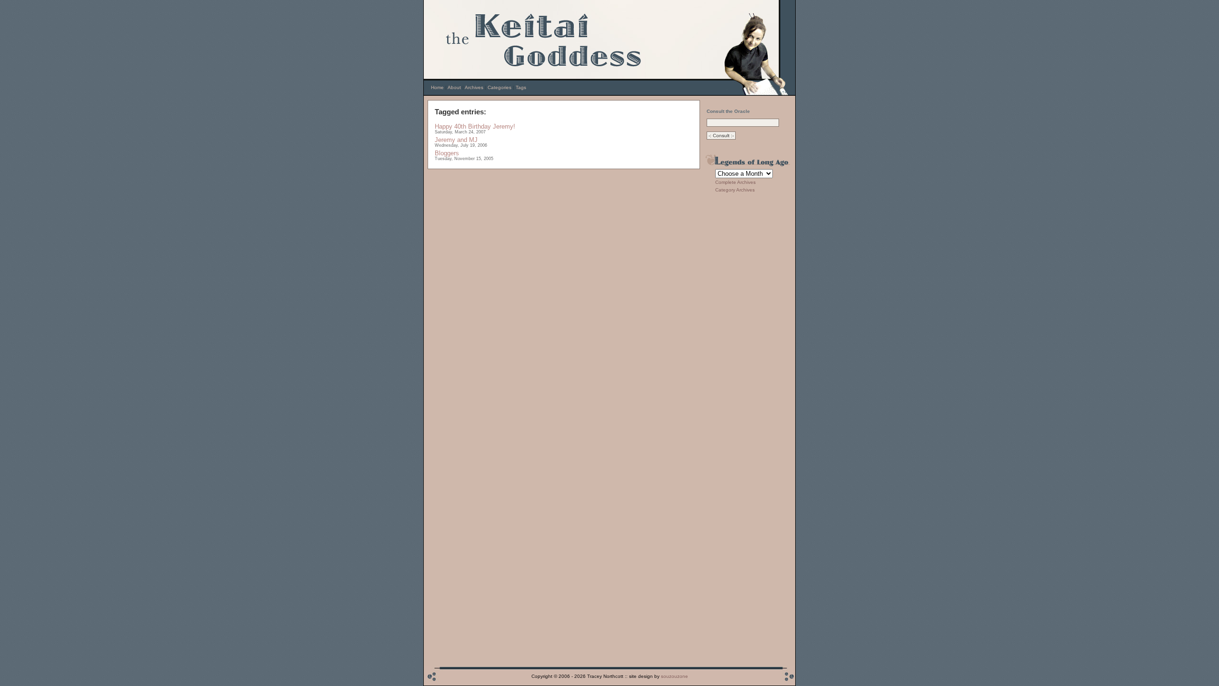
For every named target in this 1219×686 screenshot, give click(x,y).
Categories (499, 87)
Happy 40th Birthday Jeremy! (475, 126)
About (454, 87)
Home (437, 87)
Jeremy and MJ (456, 139)
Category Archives (735, 189)
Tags (521, 87)
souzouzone (674, 676)
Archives (474, 87)
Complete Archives (735, 182)
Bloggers (447, 153)
